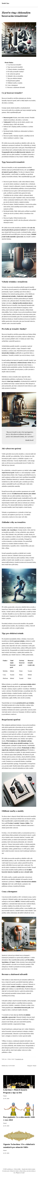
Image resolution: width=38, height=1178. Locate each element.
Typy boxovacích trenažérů (15, 67)
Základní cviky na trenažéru (15, 76)
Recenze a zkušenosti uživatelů (16, 87)
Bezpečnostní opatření (13, 80)
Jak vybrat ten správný (13, 74)
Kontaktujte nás (19, 1059)
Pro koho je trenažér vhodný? (15, 71)
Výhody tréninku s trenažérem (15, 69)
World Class (5, 3)
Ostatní (34, 1065)
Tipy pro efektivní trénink (14, 78)
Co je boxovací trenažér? (14, 64)
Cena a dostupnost (12, 85)
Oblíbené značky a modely (14, 83)
